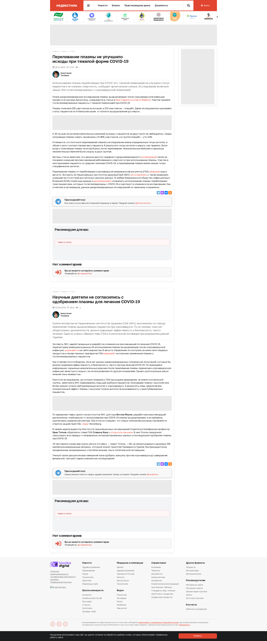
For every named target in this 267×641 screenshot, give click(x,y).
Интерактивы (192, 570)
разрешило (109, 353)
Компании (156, 567)
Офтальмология (193, 574)
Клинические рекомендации (165, 584)
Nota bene (87, 608)
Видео (120, 590)
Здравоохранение (91, 567)
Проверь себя (89, 611)
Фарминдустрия (90, 584)
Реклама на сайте (194, 585)
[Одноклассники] (170, 192)
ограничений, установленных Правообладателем (158, 622)
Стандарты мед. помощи (163, 590)
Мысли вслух (123, 580)
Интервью (122, 598)
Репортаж (122, 595)
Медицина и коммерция (130, 563)
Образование (88, 570)
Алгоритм (86, 595)
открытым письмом (121, 432)
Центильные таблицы (161, 587)
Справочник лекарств (161, 597)
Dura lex (120, 577)
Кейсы (189, 595)
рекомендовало (102, 181)
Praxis (120, 601)
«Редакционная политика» (61, 582)
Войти (207, 5)
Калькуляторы (158, 577)
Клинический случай (92, 598)
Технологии (87, 577)
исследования (149, 157)
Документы (161, 5)
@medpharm (152, 474)
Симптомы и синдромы (162, 594)
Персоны (155, 570)
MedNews (121, 605)
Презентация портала (196, 591)
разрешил (154, 171)
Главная (55, 51)
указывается (72, 350)
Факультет (122, 608)
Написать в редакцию (196, 609)
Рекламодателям (195, 580)
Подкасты (191, 567)
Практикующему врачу (137, 5)
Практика (86, 580)
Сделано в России (125, 574)
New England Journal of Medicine (133, 99)
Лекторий (87, 601)
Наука (72, 51)
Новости (102, 5)
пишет (85, 423)
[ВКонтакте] (166, 192)
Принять (198, 636)
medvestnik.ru (184, 625)
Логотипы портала (195, 598)
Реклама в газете (194, 588)
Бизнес (116, 5)
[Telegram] (158, 192)
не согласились (138, 174)
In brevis (86, 605)
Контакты (191, 604)
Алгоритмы (156, 580)
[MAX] (162, 192)
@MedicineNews (143, 203)
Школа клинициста (92, 590)
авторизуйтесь (84, 273)
